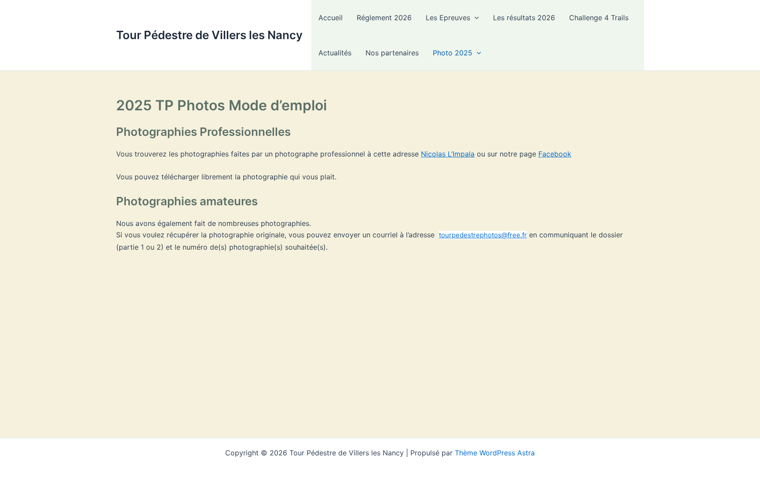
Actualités (334, 52)
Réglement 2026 (384, 17)
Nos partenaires (392, 52)
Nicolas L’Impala (448, 153)
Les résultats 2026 (524, 17)
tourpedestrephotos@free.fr (483, 235)
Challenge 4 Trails (598, 17)
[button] (474, 17)
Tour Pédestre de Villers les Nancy (209, 35)
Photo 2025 (452, 52)
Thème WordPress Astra (495, 452)
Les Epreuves (448, 17)
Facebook (554, 153)
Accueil (330, 17)
